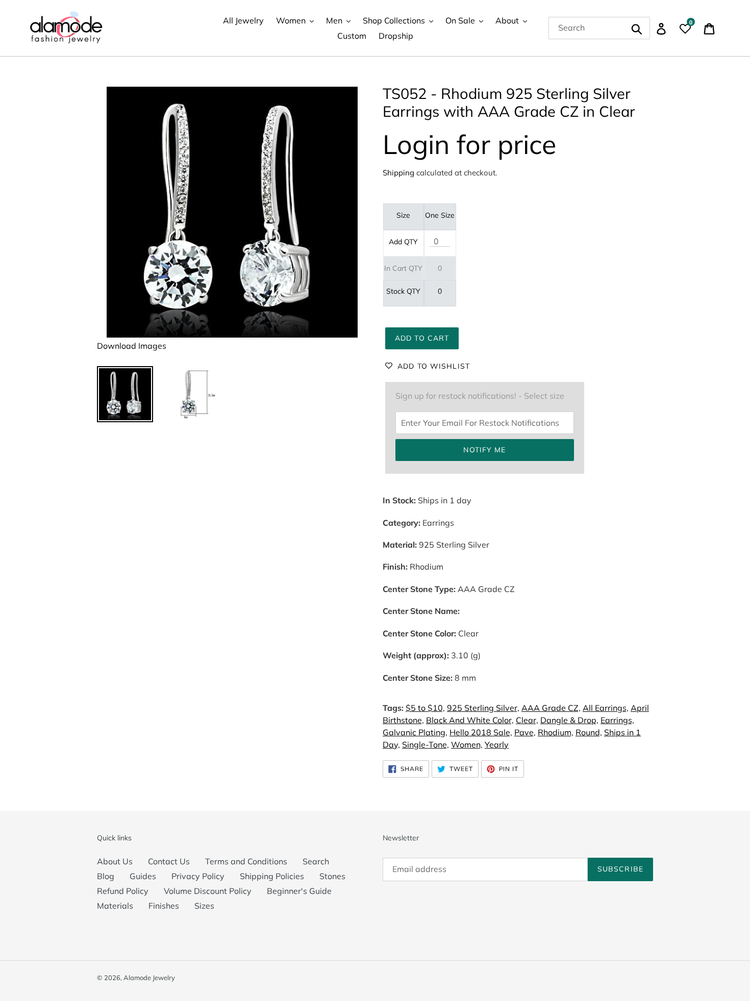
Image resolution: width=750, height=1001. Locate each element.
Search (316, 861)
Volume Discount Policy (208, 891)
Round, (589, 732)
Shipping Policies (272, 876)
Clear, (527, 720)
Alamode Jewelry (149, 977)
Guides (143, 876)
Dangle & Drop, (569, 720)
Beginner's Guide (299, 891)
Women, (467, 744)
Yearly (497, 744)
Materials (115, 906)
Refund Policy (122, 891)
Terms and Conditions (246, 861)
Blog (105, 876)
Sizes (204, 906)
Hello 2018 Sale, (480, 732)
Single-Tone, (425, 744)
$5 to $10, (425, 708)
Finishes (163, 906)
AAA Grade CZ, (551, 708)
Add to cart (422, 338)
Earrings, (617, 720)
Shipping (398, 172)
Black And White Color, (470, 720)
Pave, (525, 732)
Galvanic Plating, (415, 732)
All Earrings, (606, 708)
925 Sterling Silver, (483, 708)
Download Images (131, 346)
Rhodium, (555, 732)
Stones (332, 876)
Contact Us (169, 861)
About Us (115, 861)
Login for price (469, 144)
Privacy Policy (197, 876)
